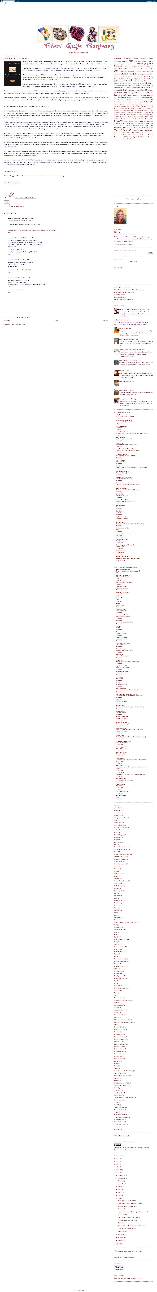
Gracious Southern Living (124, 534)
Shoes (130, 121)
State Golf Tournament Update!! (127, 1228)
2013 (118, 1164)
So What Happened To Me (133, 126)
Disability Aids (120, 81)
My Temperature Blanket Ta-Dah (124, 650)
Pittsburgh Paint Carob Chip (121, 110)
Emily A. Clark (120, 561)
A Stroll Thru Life (121, 426)
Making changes (120, 546)
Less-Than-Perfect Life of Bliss (125, 449)
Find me (118, 507)
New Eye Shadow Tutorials (121, 320)
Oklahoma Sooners (123, 108)
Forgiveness (117, 85)
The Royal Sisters (121, 752)
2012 (118, 1167)
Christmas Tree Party (120, 859)
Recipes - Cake (142, 114)
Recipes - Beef (147, 112)
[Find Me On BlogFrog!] (121, 1136)
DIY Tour (135, 81)
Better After (119, 494)
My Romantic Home (122, 517)
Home (56, 321)
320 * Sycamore (121, 437)
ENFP (123, 83)
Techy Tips (135, 128)
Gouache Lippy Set (121, 712)
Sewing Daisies (120, 711)
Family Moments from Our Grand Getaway (127, 490)
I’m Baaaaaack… (120, 552)
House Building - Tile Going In (128, 360)
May (119, 1195)
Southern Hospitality (122, 556)
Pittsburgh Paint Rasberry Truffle (139, 110)
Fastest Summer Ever (121, 611)
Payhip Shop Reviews (121, 639)
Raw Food (139, 112)
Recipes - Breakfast (131, 114)
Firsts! (117, 529)
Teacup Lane (120, 632)
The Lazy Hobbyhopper (123, 575)
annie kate (118, 512)
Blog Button (127, 66)
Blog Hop (134, 66)
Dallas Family (141, 79)
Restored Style (120, 551)
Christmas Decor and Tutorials (126, 71)
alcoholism (135, 58)
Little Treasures (121, 581)
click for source (20, 290)
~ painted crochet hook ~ (122, 667)
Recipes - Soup (129, 118)
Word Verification (142, 137)
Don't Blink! (119, 535)
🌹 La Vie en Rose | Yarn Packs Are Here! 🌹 (128, 571)
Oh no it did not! (122, 1214)
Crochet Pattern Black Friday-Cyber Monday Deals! (129, 695)
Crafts (137, 77)
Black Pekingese (119, 835)
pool (152, 110)
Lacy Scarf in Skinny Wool (123, 656)
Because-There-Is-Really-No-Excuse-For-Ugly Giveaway (131, 774)
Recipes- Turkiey (139, 118)
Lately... (118, 599)
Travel (129, 132)
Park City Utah (120, 461)
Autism (131, 64)
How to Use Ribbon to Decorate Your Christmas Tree (134, 309)
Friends (124, 85)
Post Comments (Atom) (18, 325)
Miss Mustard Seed (121, 415)
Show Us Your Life (122, 123)
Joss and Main (133, 100)
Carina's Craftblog (121, 637)
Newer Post (7, 321)
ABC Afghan (119, 678)
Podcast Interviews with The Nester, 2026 (127, 445)
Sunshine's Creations (122, 592)
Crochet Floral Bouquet (120, 79)
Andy (125, 60)
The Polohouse (120, 505)
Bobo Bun (119, 683)
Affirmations (127, 58)
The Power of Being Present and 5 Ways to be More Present (131, 467)
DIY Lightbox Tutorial (125, 371)
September (121, 1184)
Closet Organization (143, 74)
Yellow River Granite (120, 1124)
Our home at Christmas (122, 518)
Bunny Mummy (120, 649)
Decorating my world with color (125, 545)
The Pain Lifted (146, 128)
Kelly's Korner (120, 460)
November (121, 1178)
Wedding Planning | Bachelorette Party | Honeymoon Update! (132, 433)
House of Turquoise (122, 539)
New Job (116, 1007)
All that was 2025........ (122, 588)
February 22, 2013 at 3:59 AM (24, 238)
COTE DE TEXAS (121, 454)
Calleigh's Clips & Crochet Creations (127, 694)
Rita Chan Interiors (121, 541)
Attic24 (118, 603)
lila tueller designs (121, 722)
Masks (136, 104)
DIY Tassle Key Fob (121, 673)
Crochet (145, 76)
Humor (129, 95)
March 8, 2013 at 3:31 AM (23, 278)
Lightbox (131, 102)
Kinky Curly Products (120, 102)
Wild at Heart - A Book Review (16, 58)
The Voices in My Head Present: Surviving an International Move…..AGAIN (131, 760)
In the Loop (119, 677)
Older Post (105, 321)
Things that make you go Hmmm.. (143, 130)
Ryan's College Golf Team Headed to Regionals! (131, 1226)
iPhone (115, 100)
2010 (118, 1173)
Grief (146, 87)
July (119, 1189)
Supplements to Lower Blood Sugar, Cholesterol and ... (133, 1212)
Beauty (139, 63)
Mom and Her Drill (122, 500)
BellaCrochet (120, 660)
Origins (132, 108)
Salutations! (119, 700)
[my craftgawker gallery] (133, 199)
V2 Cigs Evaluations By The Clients (26, 252)
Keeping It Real (145, 100)
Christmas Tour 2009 (141, 71)
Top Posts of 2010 (120, 132)
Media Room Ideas (119, 294)
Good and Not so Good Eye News (127, 1206)
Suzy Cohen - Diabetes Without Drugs (129, 1217)
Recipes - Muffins (149, 116)
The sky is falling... (121, 754)
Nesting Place (120, 443)
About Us (117, 58)
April (119, 1198)
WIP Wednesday (130, 137)
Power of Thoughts (120, 112)
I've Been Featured (146, 95)
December (121, 1175)
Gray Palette (128, 87)
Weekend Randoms (139, 134)
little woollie (119, 654)
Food (148, 83)
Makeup (146, 102)
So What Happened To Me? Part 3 (127, 1220)
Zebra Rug (129, 139)
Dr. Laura (149, 81)
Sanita (125, 121)
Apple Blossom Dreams (123, 569)
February (121, 1237)
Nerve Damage (141, 106)
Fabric (128, 83)
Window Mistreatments (121, 1117)
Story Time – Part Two (122, 495)
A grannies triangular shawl (123, 616)
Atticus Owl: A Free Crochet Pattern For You (127, 661)
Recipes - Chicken (126, 116)
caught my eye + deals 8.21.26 (124, 439)
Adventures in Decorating (123, 477)
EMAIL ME (133, 262)
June (119, 1192)
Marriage (130, 104)
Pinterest (149, 108)
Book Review (18, 206)
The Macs (119, 511)
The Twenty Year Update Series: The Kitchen (128, 484)
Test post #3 (119, 428)
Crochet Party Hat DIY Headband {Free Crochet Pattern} (131, 737)
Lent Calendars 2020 (121, 645)
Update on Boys (122, 1231)
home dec (150, 90)
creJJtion (119, 790)
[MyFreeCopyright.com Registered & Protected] (128, 1278)
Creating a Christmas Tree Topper (128, 399)
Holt (142, 90)
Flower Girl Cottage (122, 671)
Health (119, 89)
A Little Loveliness (121, 488)
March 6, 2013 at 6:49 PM (22, 260)
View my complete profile (123, 244)
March (120, 1235)
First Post (135, 83)
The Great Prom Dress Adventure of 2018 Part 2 (128, 690)
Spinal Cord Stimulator (120, 1085)
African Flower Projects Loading (124, 582)
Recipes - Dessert (138, 116)
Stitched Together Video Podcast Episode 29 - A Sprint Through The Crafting (130, 730)
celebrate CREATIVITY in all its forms (128, 558)
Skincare (150, 123)
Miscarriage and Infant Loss (121, 106)
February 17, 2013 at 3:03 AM (24, 218)
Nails (133, 106)
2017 (118, 1158)
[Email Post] (9, 204)
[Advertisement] (78, 12)
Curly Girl (132, 79)
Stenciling (127, 128)
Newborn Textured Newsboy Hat (124, 780)
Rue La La (148, 119)
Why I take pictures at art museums (125, 416)
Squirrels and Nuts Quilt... (122, 473)
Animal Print (137, 61)
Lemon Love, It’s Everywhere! (124, 422)
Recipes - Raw (120, 118)
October (120, 1181)
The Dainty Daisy (121, 778)
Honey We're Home (122, 432)
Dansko (151, 79)
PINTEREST (84, 52)
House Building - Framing (126, 381)
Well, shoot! (121, 1209)
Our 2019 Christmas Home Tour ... (125, 478)
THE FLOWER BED (122, 717)
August (120, 1187)
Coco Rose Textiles (121, 586)
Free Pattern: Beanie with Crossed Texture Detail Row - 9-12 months (131, 768)
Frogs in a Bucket (121, 688)
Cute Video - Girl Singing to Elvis (124, 292)
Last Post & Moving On (122, 791)
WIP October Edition (121, 701)
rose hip (118, 626)
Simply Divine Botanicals (138, 123)
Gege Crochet (120, 758)
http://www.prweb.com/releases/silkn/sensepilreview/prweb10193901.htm (34, 230)
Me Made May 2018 (121, 684)
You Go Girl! (120, 773)
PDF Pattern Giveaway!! (122, 724)
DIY (129, 81)
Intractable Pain (146, 97)
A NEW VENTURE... (122, 718)
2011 (118, 1170)
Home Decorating (124, 92)
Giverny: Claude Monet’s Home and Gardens (127, 450)
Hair (152, 87)
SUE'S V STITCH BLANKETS (124, 622)
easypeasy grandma (122, 747)
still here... (118, 628)
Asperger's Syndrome (120, 64)
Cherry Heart (120, 598)
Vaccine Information (146, 132)
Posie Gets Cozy (121, 609)
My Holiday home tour (122, 748)
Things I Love (120, 130)
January (120, 1240)
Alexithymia (143, 58)
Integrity (137, 97)
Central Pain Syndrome (121, 69)
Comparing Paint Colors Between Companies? (132, 350)
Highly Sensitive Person (133, 90)
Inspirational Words (124, 97)
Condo (124, 77)
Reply (9, 232)
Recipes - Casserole (120, 1044)
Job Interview (123, 100)
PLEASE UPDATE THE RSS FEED (126, 456)
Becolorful (119, 483)
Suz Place (119, 620)
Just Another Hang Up (122, 471)
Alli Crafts (119, 765)
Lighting (139, 102)
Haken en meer (120, 784)
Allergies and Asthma (120, 818)
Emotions (116, 83)
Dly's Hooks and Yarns (123, 666)
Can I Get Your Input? (121, 743)
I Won (135, 95)
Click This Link (26, 270)
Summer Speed (120, 605)
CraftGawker (131, 77)
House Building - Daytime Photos (128, 339)
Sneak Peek (119, 125)
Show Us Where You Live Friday (143, 121)
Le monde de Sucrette (122, 615)
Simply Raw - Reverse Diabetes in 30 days (130, 1203)
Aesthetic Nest (120, 522)
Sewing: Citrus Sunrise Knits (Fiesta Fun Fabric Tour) (130, 524)
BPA (150, 66)
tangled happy (120, 735)
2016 (118, 1161)
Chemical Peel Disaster (138, 69)
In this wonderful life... (122, 528)
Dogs (141, 81)
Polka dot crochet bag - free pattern (125, 577)
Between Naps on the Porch (124, 420)
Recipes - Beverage (118, 114)
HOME (71, 52)
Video (129, 134)
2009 (118, 1244)
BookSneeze (70, 160)
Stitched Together (121, 728)
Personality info (140, 108)
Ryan (116, 121)
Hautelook (121, 1223)
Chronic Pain (127, 73)
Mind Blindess (148, 104)
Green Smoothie (138, 87)
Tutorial (137, 133)
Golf (122, 87)
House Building (118, 951)
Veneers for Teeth (119, 134)
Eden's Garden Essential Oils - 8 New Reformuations (129, 290)
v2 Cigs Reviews (21, 250)
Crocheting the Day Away (123, 741)
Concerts (119, 77)
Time (117, 797)
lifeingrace (119, 466)
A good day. (119, 786)
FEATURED (77, 52)
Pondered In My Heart (123, 643)
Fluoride (142, 83)
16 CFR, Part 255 (86, 162)
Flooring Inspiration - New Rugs (123, 299)
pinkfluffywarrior (121, 795)
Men (24, 206)
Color (151, 74)
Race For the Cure (131, 112)
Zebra (123, 139)
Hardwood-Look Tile (125, 328)
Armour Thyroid (146, 61)
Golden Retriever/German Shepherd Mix (133, 86)
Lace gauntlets (119, 594)
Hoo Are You (141, 93)
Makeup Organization (119, 104)
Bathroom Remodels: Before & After (125, 501)
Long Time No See (121, 633)
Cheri (150, 68)
